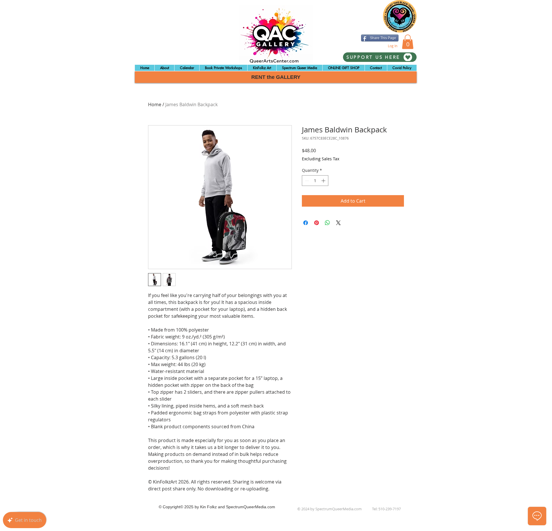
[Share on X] (338, 222)
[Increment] (323, 181)
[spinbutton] (315, 181)
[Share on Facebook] (305, 222)
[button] (408, 42)
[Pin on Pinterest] (316, 222)
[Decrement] (306, 181)
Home (154, 104)
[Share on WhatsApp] (327, 222)
